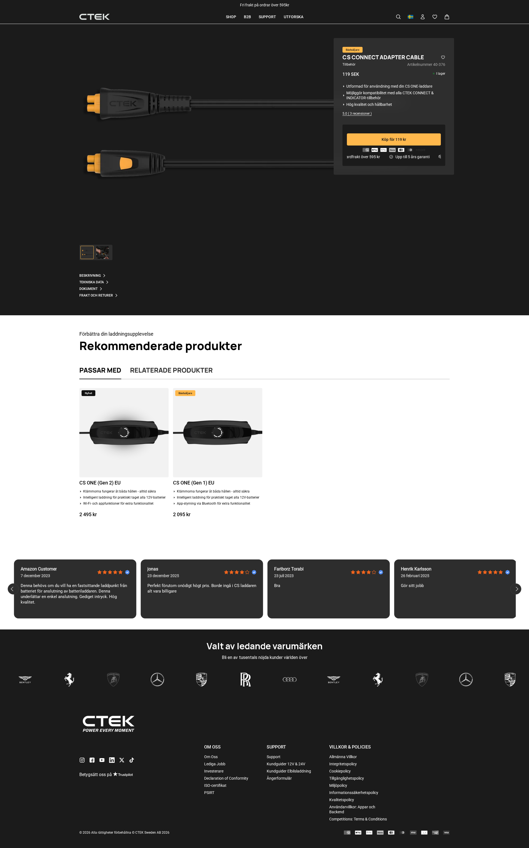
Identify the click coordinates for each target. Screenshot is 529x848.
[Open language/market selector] (410, 17)
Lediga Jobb (214, 764)
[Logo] (94, 17)
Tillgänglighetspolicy (346, 778)
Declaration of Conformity (226, 778)
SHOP (231, 17)
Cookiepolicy (340, 771)
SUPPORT (267, 17)
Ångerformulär (279, 778)
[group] (87, 252)
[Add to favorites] (443, 57)
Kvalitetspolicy (341, 800)
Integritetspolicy (343, 764)
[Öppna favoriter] (435, 17)
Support (273, 757)
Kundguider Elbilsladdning (289, 771)
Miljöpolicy (338, 785)
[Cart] (447, 17)
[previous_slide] (13, 588)
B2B (247, 17)
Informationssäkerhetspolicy (353, 792)
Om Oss (211, 757)
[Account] (422, 17)
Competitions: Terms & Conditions (358, 819)
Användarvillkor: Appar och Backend (352, 809)
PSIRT (209, 792)
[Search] (398, 17)
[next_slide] (515, 588)
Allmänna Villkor (343, 757)
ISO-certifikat (215, 785)
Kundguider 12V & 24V (286, 764)
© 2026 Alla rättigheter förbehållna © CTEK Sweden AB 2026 (124, 832)
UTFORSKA (293, 17)
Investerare (213, 771)
